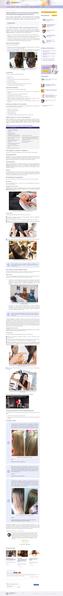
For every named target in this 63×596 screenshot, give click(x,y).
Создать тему (54, 15)
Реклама (23, 593)
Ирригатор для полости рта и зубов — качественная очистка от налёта (51, 41)
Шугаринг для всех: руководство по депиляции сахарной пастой (51, 90)
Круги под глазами (24, 6)
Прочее (43, 6)
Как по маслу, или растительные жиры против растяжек (49, 51)
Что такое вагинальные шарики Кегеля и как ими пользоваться (51, 36)
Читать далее (20, 566)
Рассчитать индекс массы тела (49, 12)
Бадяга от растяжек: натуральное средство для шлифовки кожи (49, 60)
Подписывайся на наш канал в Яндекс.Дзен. (48, 106)
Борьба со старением (11, 6)
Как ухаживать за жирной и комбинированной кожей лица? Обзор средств (51, 25)
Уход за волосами (13, 10)
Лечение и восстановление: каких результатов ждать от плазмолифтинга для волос (22, 560)
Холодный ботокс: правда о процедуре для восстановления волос (11, 559)
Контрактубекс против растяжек (49, 58)
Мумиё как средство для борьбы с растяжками (49, 56)
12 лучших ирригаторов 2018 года (50, 30)
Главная (8, 10)
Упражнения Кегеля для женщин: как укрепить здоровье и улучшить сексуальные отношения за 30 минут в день (51, 96)
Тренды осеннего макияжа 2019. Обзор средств (50, 20)
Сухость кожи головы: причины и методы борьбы (33, 559)
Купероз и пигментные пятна (35, 6)
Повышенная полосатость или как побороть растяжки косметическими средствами (49, 54)
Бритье (18, 6)
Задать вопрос (45, 71)
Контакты (23, 592)
